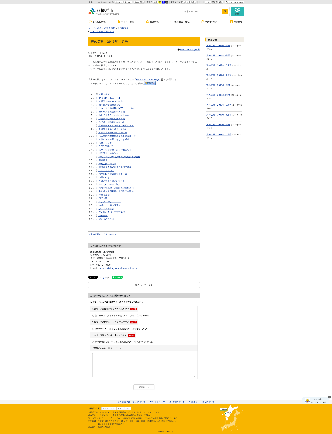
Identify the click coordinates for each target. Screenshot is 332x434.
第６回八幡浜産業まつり (110, 104)
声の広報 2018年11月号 (218, 114)
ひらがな (119, 2)
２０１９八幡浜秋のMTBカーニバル (116, 108)
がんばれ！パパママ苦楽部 (111, 212)
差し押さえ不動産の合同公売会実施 (116, 191)
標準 (155, 2)
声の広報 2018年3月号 (218, 95)
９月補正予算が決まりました (112, 129)
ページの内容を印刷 (190, 49)
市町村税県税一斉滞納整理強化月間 (116, 187)
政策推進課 (123, 28)
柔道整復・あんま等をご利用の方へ (116, 125)
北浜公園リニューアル (109, 97)
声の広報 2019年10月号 (218, 134)
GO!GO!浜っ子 (105, 146)
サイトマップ (108, 408)
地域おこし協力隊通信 (109, 205)
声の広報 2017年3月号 (218, 55)
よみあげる (139, 2)
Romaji (128, 2)
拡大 (183, 2)
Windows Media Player (148, 79)
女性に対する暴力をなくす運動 (113, 139)
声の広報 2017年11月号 (218, 75)
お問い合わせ (123, 408)
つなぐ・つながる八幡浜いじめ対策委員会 (119, 156)
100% (214, 2)
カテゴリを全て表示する (102, 31)
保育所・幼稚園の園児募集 (111, 118)
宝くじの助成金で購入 (109, 184)
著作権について (177, 402)
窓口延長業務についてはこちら (111, 424)
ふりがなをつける (106, 2)
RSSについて (208, 402)
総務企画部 (109, 28)
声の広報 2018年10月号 (218, 104)
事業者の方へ (211, 21)
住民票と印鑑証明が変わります (113, 122)
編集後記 (103, 215)
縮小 (194, 2)
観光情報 (154, 21)
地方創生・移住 (182, 21)
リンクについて (157, 402)
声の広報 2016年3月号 (218, 45)
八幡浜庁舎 (93, 412)
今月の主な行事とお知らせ (111, 180)
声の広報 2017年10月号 (218, 65)
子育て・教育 (127, 21)
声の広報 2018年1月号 (218, 85)
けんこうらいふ (106, 170)
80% (221, 2)
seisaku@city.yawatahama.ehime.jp (118, 268)
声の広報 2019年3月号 (218, 124)
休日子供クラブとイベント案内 (113, 115)
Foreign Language (234, 2)
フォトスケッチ (106, 208)
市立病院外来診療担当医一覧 (112, 174)
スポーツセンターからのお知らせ (115, 149)
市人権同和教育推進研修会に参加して (117, 135)
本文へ (91, 2)
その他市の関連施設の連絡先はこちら (161, 418)
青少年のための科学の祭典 (111, 111)
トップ (91, 28)
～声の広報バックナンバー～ (102, 234)
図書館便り (104, 160)
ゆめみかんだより (107, 163)
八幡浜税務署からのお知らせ (112, 132)
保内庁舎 (92, 415)
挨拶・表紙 (104, 94)
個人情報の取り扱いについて (131, 402)
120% (207, 2)
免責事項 (193, 402)
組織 (99, 28)
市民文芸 (103, 198)
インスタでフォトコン (109, 201)
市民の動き (104, 177)
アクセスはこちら (151, 412)
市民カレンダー (106, 142)
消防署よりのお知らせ (109, 153)
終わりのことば (106, 219)
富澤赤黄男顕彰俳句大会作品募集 (115, 167)
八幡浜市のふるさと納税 (110, 101)
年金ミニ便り (105, 194)
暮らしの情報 (99, 21)
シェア (103, 277)
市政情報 (238, 21)
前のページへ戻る (144, 284)
